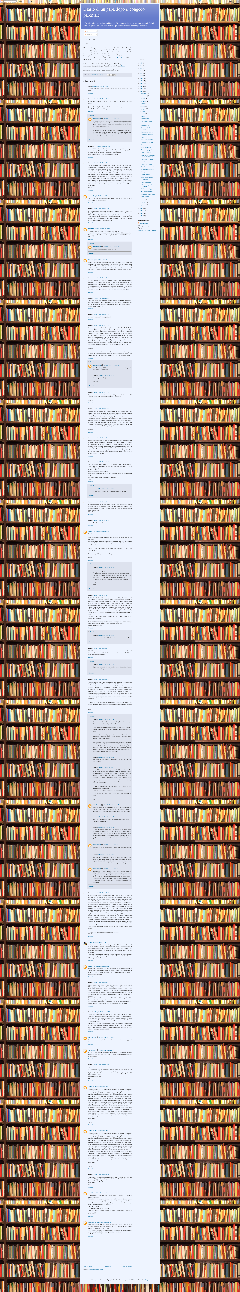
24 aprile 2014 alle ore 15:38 (106, 664)
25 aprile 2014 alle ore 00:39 (101, 1064)
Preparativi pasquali (146, 150)
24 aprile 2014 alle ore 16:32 (106, 567)
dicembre (144, 93)
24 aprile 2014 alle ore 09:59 (101, 502)
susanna (90, 196)
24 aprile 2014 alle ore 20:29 (111, 246)
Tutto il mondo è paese (147, 191)
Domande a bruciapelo (147, 142)
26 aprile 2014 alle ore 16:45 (100, 1086)
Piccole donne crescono (147, 132)
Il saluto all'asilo (145, 174)
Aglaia (90, 260)
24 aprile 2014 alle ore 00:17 (100, 260)
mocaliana (91, 229)
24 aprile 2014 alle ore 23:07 (106, 855)
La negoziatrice (145, 172)
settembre (144, 101)
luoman (135, 1280)
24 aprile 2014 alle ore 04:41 (101, 392)
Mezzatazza (91, 1222)
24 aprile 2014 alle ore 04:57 (101, 409)
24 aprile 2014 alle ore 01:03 (101, 314)
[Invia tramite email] (107, 75)
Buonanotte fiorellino (146, 164)
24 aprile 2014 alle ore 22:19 (111, 844)
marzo (143, 200)
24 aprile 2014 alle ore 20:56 (106, 1050)
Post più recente (88, 1266)
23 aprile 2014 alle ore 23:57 (100, 196)
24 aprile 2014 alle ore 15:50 (101, 893)
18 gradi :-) (144, 145)
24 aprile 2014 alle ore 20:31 (111, 365)
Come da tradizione (146, 152)
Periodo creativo (145, 162)
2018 (141, 81)
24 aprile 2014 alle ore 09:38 (101, 462)
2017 (141, 83)
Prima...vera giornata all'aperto (146, 185)
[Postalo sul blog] (109, 75)
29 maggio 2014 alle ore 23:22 (103, 1222)
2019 (141, 78)
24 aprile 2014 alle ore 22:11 (106, 827)
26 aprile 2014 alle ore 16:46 (100, 1130)
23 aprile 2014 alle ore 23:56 (101, 163)
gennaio (143, 205)
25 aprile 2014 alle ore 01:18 (106, 375)
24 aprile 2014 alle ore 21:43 (106, 817)
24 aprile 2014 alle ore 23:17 (111, 868)
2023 (141, 68)
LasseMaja (120, 58)
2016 (141, 86)
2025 (141, 63)
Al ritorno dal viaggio (147, 189)
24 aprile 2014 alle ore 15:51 (106, 719)
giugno (143, 109)
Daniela (90, 942)
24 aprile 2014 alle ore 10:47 (101, 520)
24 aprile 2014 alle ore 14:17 (101, 595)
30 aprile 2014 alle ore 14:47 (99, 1193)
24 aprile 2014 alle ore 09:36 (101, 438)
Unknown (90, 531)
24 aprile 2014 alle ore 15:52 (106, 757)
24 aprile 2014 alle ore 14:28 (101, 648)
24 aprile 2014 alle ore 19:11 (101, 982)
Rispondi (90, 93)
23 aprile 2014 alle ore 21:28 (100, 86)
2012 (141, 211)
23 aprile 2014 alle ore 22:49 (102, 146)
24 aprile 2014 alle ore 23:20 (106, 635)
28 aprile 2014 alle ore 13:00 (101, 1174)
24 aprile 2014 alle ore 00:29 (101, 298)
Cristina (90, 1087)
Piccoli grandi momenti (147, 167)
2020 (141, 76)
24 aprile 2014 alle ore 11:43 (101, 531)
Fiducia (143, 116)
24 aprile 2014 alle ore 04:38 (101, 325)
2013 (141, 208)
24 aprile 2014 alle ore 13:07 (106, 489)
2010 (141, 216)
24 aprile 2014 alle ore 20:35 (106, 1037)
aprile (143, 114)
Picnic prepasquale (146, 147)
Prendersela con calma (147, 159)
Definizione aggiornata (147, 134)
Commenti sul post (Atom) (96, 1269)
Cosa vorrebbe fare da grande (147, 128)
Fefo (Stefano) (97, 118)
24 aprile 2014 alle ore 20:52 (111, 805)
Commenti (89, 34)
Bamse (123, 66)
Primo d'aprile (145, 196)
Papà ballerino (145, 118)
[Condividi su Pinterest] (115, 75)
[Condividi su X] (111, 75)
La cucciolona (144, 179)
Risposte (92, 115)
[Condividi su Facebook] (113, 75)
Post (87, 31)
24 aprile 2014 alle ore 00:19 (101, 278)
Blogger (147, 1280)
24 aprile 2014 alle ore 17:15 (100, 942)
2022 (141, 71)
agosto (143, 103)
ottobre (143, 98)
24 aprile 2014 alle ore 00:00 (101, 208)
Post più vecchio (127, 1266)
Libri (142, 137)
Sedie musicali (145, 125)
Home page (108, 1266)
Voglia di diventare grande (148, 194)
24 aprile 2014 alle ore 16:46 (106, 767)
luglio (143, 106)
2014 (141, 91)
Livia (89, 1193)
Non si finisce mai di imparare (146, 122)
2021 (141, 73)
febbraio (143, 202)
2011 (141, 213)
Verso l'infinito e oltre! (147, 140)
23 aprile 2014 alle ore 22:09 (111, 118)
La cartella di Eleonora (147, 177)
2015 (141, 88)
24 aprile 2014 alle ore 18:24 (101, 966)
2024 (141, 65)
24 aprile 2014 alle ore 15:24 (101, 679)
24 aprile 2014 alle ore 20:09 (102, 1012)
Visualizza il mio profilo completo (147, 230)
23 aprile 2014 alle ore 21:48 (101, 99)
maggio (143, 111)
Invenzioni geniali (146, 182)
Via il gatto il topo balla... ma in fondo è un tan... (148, 156)
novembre (144, 96)
